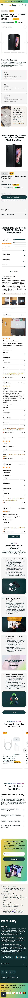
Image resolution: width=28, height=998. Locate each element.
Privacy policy (21, 985)
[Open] (3, 994)
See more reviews (14, 536)
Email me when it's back (14, 197)
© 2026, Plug (4, 985)
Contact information (6, 990)
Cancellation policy (16, 987)
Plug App (13, 911)
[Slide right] (26, 42)
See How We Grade (18, 123)
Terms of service (5, 987)
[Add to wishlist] (25, 27)
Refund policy (13, 985)
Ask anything (15, 271)
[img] (6, 278)
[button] (1, 5)
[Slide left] (1, 42)
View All (14, 712)
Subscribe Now (14, 859)
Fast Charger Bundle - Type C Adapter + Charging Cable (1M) (10, 758)
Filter (15, 308)
